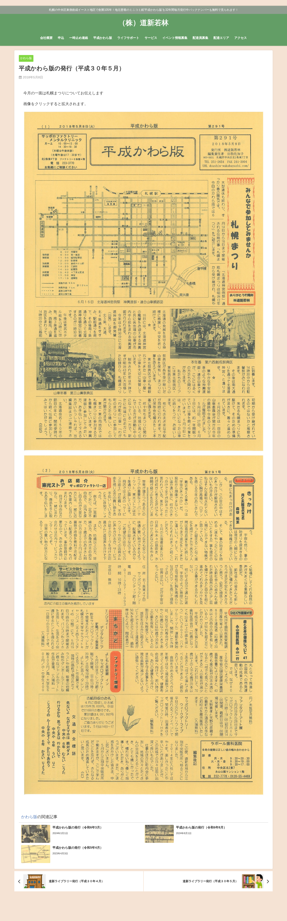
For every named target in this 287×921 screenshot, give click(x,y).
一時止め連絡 (78, 37)
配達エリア (221, 37)
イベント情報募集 (174, 37)
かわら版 (26, 58)
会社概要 (46, 37)
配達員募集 (200, 37)
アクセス (240, 37)
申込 (61, 37)
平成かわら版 (102, 37)
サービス (151, 37)
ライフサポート (128, 37)
